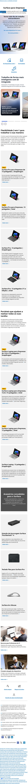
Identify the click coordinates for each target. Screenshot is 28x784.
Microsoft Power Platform (6, 772)
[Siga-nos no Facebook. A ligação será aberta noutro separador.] (3, 737)
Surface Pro (3, 748)
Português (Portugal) (5, 777)
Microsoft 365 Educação (6, 759)
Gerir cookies (9, 781)
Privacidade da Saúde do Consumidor (9, 780)
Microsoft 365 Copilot (12, 766)
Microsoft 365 (15, 750)
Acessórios (14, 72)
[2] (1, 713)
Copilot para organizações (20, 748)
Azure (17, 764)
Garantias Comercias (5, 756)
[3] (1, 722)
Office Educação (16, 759)
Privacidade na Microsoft (11, 775)
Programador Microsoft (15, 767)
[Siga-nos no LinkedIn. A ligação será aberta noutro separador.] (12, 737)
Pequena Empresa (4, 767)
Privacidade (3, 781)
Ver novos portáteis (13, 33)
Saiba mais (5, 182)
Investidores (20, 775)
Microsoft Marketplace (19, 770)
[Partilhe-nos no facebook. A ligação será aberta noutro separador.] (18, 743)
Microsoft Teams (22, 766)
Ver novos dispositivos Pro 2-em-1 (12, 30)
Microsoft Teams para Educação (15, 758)
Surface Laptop (10, 748)
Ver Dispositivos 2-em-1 (9, 63)
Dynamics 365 (22, 764)
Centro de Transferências (9, 753)
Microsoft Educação (15, 756)
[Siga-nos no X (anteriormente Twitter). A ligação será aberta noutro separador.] (6, 737)
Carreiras (5, 774)
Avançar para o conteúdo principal (8, 1)
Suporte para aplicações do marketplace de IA (14, 769)
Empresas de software (18, 772)
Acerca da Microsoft (13, 774)
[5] (1, 728)
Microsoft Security (10, 764)
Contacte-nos (22, 780)
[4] (1, 724)
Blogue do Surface (19, 689)
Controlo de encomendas (15, 755)
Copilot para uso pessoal (6, 750)
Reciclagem (24, 755)
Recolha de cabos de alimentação (14, 698)
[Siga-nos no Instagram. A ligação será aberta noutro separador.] (9, 737)
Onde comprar (8, 689)
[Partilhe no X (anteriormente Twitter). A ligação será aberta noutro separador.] (21, 743)
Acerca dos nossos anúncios (13, 783)
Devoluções (6, 755)
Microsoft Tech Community (6, 770)
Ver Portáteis (21, 63)
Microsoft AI (3, 764)
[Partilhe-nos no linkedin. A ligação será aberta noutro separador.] (24, 743)
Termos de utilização (18, 781)
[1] (1, 705)
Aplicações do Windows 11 (16, 752)
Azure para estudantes (14, 763)
